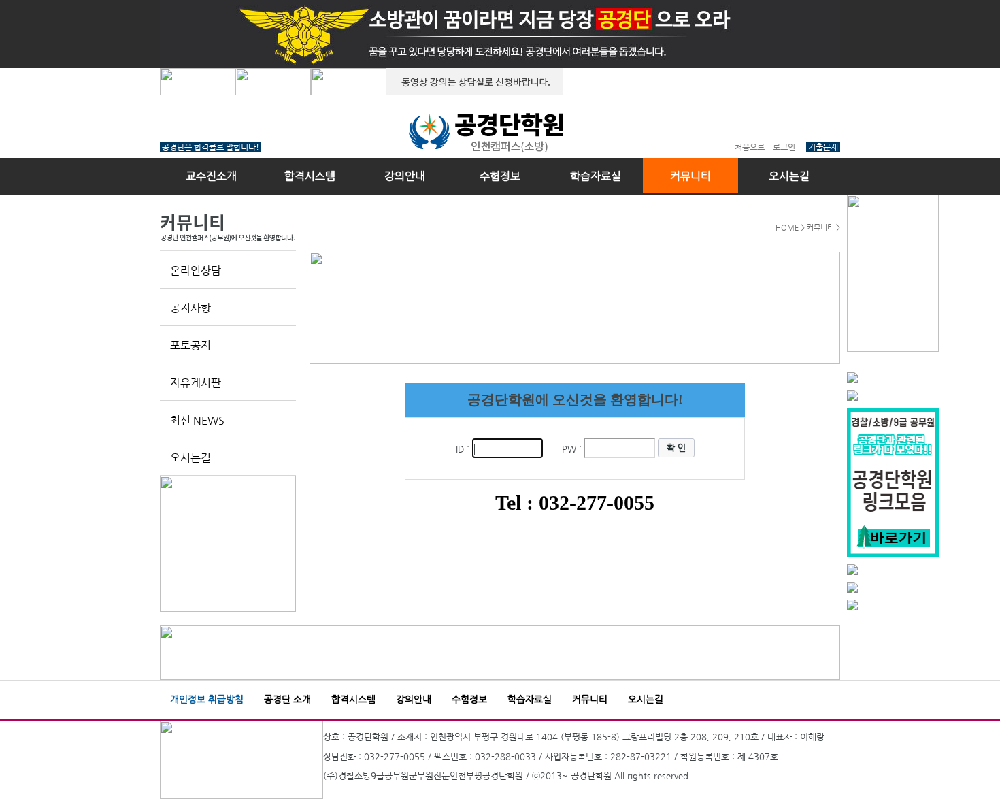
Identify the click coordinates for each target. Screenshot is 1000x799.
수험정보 (500, 175)
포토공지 (190, 345)
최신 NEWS (197, 420)
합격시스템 (309, 175)
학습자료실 (595, 175)
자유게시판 (195, 382)
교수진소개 (211, 175)
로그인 (784, 147)
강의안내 (404, 175)
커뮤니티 (690, 175)
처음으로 (750, 147)
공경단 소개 (287, 699)
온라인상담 (195, 270)
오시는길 (789, 175)
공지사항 (190, 307)
